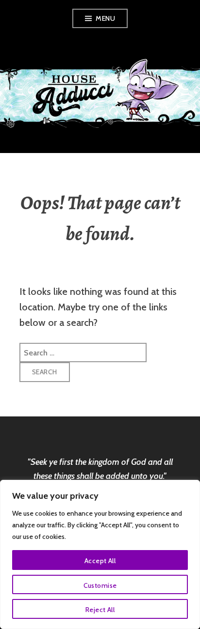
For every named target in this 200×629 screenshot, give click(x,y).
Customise (100, 585)
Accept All (100, 560)
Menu (105, 18)
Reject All (100, 609)
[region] (100, 554)
